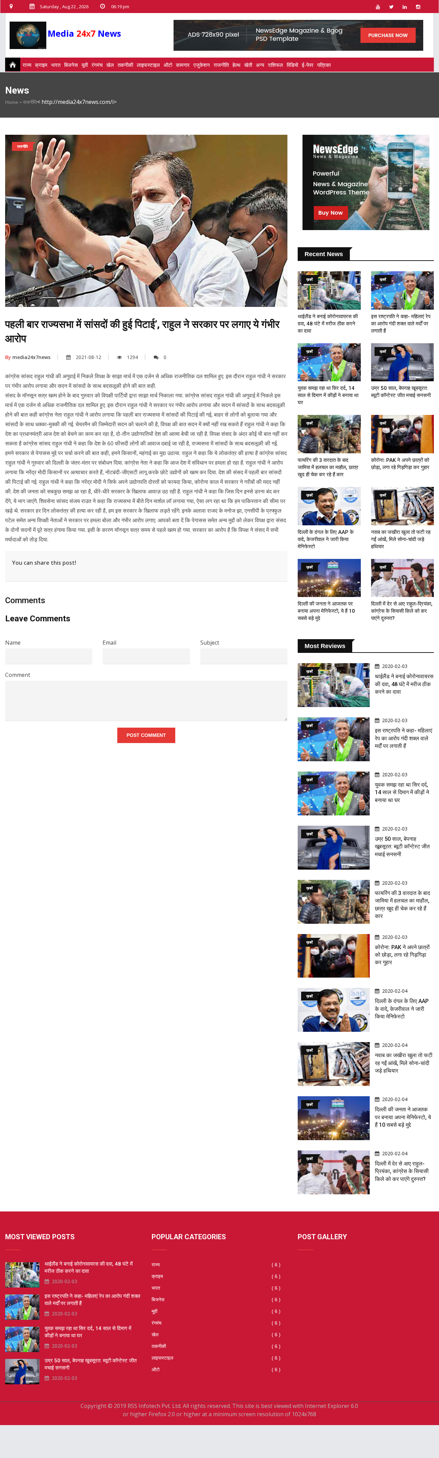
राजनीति (221, 64)
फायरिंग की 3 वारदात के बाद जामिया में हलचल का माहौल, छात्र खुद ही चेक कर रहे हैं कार (328, 467)
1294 (132, 357)
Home (11, 102)
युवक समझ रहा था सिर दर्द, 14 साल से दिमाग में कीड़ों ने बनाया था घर (328, 395)
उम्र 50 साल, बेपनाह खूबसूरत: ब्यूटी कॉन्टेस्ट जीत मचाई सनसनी (402, 847)
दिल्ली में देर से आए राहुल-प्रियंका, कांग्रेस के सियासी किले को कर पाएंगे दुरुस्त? (401, 611)
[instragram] (418, 6)
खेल (110, 64)
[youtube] (378, 6)
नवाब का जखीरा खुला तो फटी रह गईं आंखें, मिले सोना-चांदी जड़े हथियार (400, 539)
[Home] (10, 64)
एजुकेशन (201, 64)
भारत (55, 64)
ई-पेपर (307, 64)
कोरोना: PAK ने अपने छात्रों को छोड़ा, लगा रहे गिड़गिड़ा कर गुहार (402, 955)
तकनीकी (125, 64)
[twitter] (391, 6)
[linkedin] (405, 6)
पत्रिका (324, 64)
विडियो (292, 64)
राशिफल (275, 64)
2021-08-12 (88, 357)
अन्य (260, 64)
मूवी (85, 64)
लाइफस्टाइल (148, 64)
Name (13, 642)
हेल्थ (236, 64)
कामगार (183, 64)
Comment (17, 675)
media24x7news (27, 357)
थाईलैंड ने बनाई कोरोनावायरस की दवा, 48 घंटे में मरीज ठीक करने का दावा (328, 323)
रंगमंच (97, 64)
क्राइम (41, 64)
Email (109, 642)
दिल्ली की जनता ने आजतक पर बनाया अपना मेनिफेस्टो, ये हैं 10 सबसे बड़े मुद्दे (326, 611)
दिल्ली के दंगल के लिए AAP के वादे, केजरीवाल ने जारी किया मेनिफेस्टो (326, 539)
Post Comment (146, 735)
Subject (209, 642)
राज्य (27, 64)
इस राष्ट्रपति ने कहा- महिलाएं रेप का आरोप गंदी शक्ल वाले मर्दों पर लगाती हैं (400, 323)
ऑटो (168, 64)
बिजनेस (71, 64)
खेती (248, 64)
